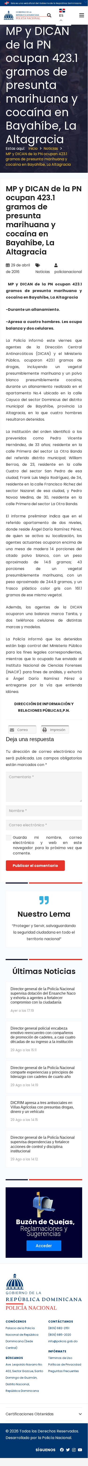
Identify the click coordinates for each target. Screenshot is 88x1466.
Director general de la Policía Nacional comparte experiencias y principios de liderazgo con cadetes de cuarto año (43, 1072)
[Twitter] (68, 1450)
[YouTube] (80, 1450)
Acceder (44, 1245)
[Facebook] (62, 1450)
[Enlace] (27, 15)
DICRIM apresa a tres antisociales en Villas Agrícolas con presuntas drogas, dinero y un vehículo (42, 1107)
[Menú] (81, 15)
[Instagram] (74, 1450)
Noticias (42, 271)
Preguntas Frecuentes (63, 1371)
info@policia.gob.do (62, 1341)
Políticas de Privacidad (64, 1364)
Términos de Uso (60, 1358)
